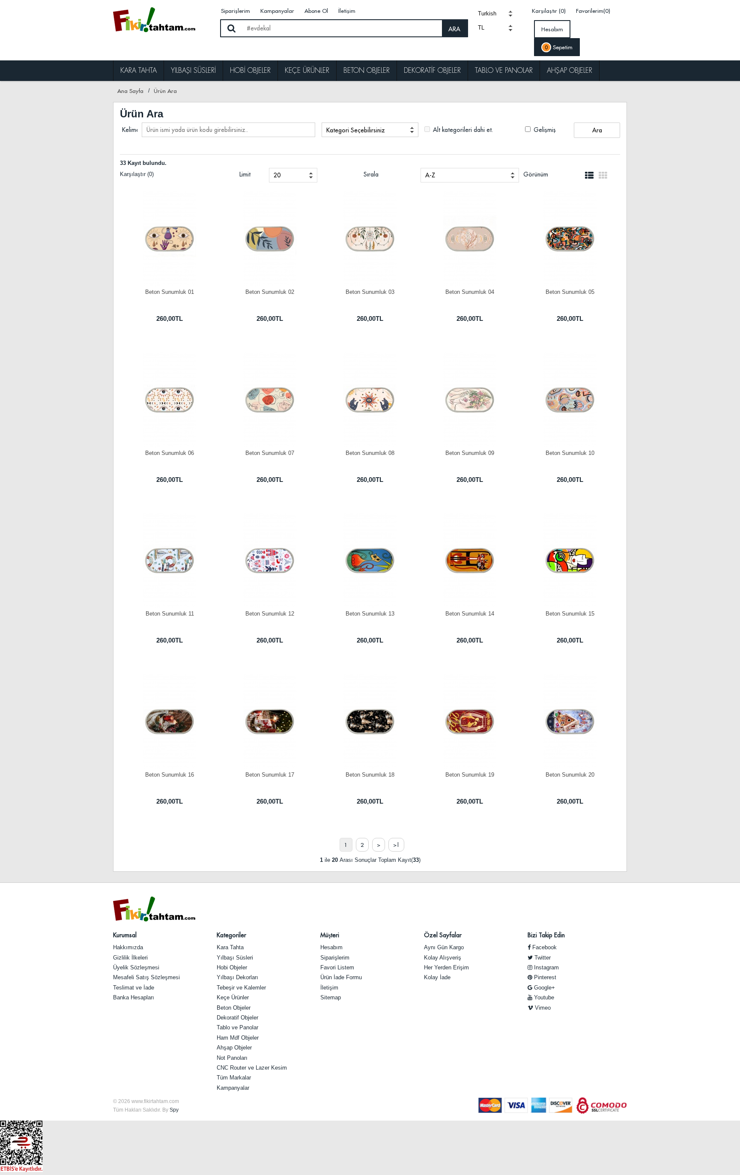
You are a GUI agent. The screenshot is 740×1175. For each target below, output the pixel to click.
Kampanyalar (277, 10)
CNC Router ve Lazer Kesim (252, 1067)
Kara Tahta (138, 70)
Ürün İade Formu (341, 977)
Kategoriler (231, 935)
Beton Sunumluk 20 (570, 774)
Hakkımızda (128, 947)
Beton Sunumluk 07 (269, 453)
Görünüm (535, 174)
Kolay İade (437, 977)
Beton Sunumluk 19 (469, 774)
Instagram (545, 967)
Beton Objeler (366, 70)
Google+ (543, 987)
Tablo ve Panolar (504, 70)
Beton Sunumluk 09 (469, 453)
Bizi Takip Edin (546, 935)
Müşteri (329, 935)
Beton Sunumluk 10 (570, 453)
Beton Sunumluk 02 (269, 292)
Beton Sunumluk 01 (169, 292)
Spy (174, 1110)
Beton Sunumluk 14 (469, 613)
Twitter (542, 957)
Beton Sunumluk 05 (570, 292)
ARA (454, 29)
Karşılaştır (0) (549, 10)
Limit (245, 174)
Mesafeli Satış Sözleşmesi (146, 977)
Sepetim (559, 47)
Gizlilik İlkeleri (130, 957)
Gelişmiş (544, 130)
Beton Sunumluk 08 (370, 453)
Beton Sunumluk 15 (570, 613)
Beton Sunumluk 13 (370, 613)
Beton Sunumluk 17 (269, 774)
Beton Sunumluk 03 (370, 292)
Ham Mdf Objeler (238, 1037)
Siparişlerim (235, 10)
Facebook (544, 947)
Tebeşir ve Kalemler (241, 987)
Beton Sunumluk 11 (170, 613)
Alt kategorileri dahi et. (462, 130)
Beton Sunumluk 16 (169, 774)
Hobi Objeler (250, 70)
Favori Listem (337, 967)
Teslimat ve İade (133, 987)
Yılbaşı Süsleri (193, 70)
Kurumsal (125, 935)
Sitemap (330, 997)
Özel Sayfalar (443, 935)
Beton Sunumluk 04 (469, 292)
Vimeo (542, 1008)
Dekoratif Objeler (432, 70)
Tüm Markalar (234, 1077)
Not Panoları (232, 1058)
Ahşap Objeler (569, 70)
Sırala (371, 174)
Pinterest (544, 977)
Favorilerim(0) (593, 10)
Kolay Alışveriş (442, 957)
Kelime (129, 130)
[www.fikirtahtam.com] (162, 19)
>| (396, 844)
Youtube (543, 997)
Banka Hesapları (133, 997)
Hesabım (552, 29)
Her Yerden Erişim (446, 967)
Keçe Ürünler (307, 70)
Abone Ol (316, 10)
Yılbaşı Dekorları (237, 977)
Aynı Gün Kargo (444, 947)
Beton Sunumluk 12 (269, 613)
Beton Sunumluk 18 (370, 774)
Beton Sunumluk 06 (169, 453)
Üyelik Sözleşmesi (136, 967)
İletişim (346, 10)
